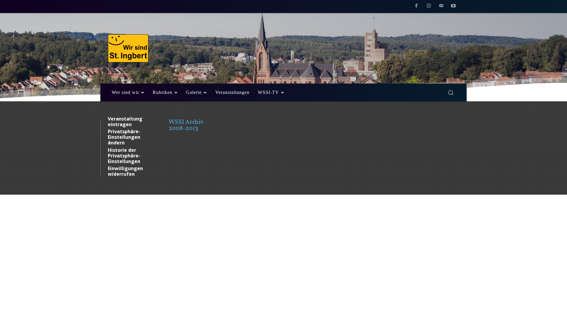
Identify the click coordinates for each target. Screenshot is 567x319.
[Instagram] (429, 7)
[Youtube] (453, 7)
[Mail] (441, 7)
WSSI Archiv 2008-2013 (186, 125)
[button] (451, 92)
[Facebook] (416, 7)
